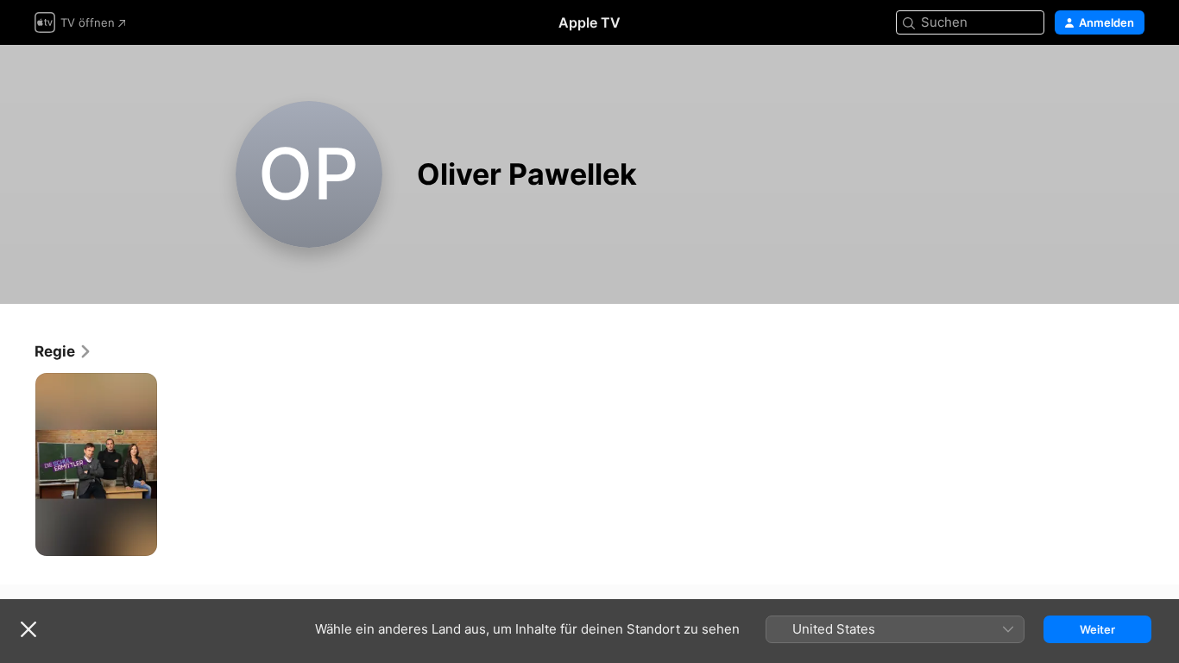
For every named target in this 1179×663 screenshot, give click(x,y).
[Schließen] (28, 629)
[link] (63, 351)
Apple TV (589, 22)
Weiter (1097, 629)
